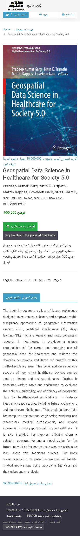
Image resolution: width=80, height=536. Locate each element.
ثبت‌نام (69, 14)
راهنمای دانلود (14, 516)
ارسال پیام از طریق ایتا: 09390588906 (27, 483)
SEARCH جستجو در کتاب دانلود (44, 516)
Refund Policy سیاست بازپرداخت (24, 527)
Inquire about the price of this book (30, 235)
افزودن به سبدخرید (22, 226)
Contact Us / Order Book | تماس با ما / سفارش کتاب (37, 510)
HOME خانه (13, 505)
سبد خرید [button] (16, 14)
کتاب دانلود (34, 5)
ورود (44, 14)
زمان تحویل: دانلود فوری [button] (21, 297)
